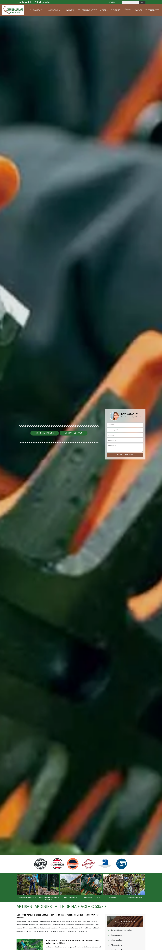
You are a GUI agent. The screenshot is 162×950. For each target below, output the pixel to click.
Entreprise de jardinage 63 (70, 10)
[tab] (81, 475)
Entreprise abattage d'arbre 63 (36, 10)
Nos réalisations (45, 433)
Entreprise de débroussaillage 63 (54, 10)
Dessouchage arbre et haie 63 (152, 10)
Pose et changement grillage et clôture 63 (87, 10)
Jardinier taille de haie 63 (116, 10)
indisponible (25, 2)
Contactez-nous (73, 433)
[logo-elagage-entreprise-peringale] (13, 10)
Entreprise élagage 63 (138, 10)
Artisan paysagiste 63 (104, 10)
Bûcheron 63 (128, 10)
